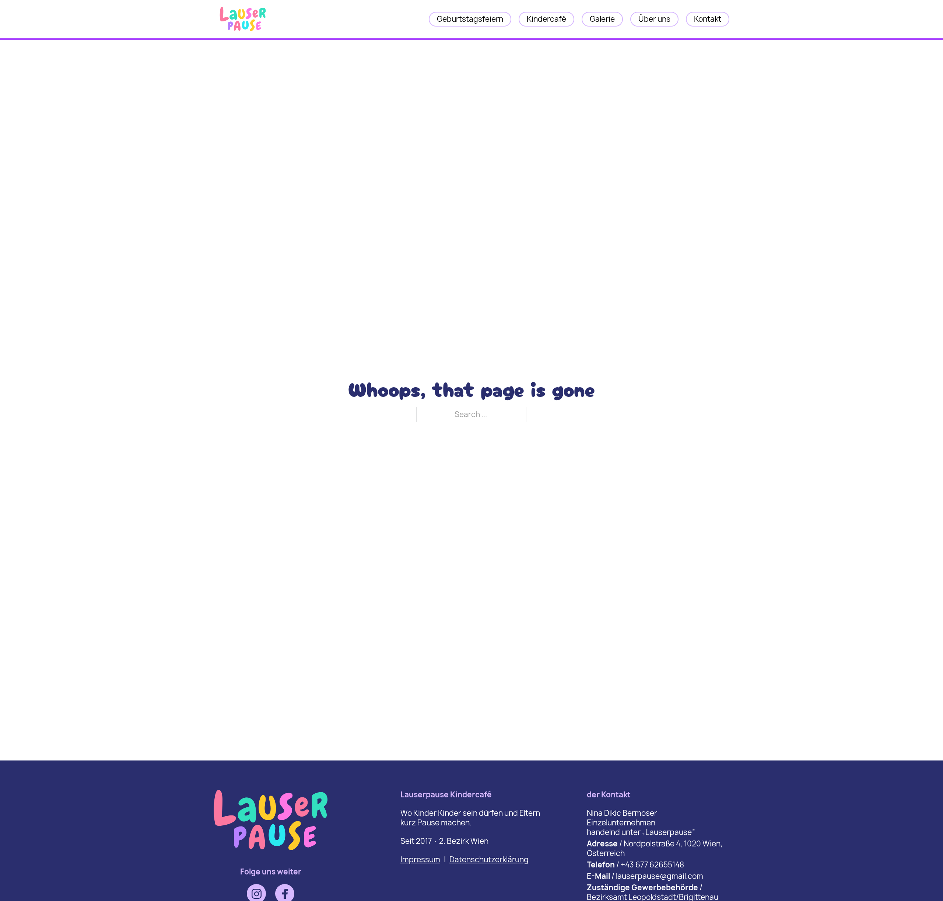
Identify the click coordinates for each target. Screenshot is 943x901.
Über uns (654, 19)
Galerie (602, 19)
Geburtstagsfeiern (470, 19)
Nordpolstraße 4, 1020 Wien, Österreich (655, 848)
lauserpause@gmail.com (659, 876)
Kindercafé (546, 19)
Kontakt (707, 19)
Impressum (420, 859)
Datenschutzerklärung (489, 859)
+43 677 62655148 (652, 865)
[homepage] (243, 32)
